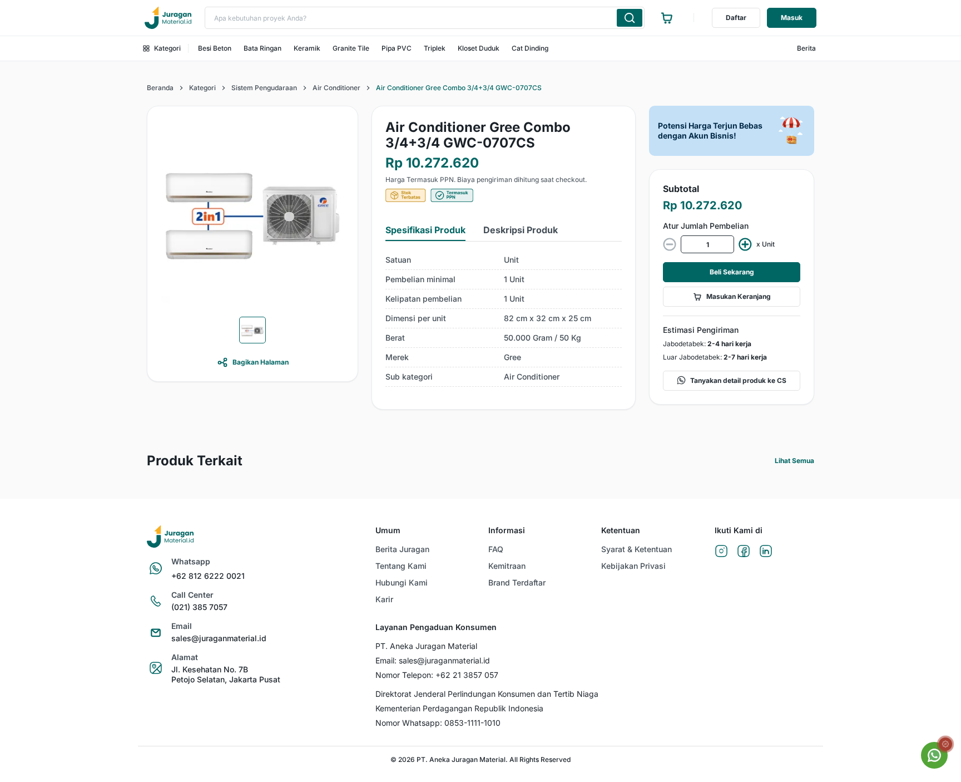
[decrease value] (669, 244)
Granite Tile (351, 48)
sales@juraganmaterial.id (218, 638)
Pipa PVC (397, 48)
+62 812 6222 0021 (208, 576)
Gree (512, 357)
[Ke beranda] (168, 18)
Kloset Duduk (478, 48)
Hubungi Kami (401, 582)
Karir (384, 599)
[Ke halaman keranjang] (667, 18)
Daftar (736, 17)
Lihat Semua (794, 460)
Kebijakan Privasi (633, 565)
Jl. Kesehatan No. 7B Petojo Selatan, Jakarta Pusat (225, 674)
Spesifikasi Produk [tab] (425, 229)
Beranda (160, 87)
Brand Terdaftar (517, 582)
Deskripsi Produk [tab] (520, 229)
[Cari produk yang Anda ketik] (629, 18)
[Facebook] (743, 551)
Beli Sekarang (732, 272)
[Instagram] (721, 551)
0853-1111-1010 (472, 722)
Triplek (434, 48)
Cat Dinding (530, 48)
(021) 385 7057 (199, 607)
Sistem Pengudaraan (264, 87)
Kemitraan (507, 565)
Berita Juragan (402, 549)
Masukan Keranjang (738, 296)
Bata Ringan (262, 48)
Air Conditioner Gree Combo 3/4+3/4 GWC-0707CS (459, 87)
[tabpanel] (503, 318)
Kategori (167, 48)
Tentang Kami (401, 565)
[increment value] (745, 244)
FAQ (495, 549)
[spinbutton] (707, 244)
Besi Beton (214, 48)
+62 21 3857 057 (466, 675)
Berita (806, 48)
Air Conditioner (336, 87)
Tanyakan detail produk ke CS (738, 380)
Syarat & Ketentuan (636, 549)
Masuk (792, 17)
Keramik (307, 48)
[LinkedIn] (765, 551)
